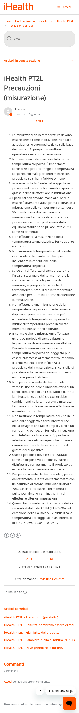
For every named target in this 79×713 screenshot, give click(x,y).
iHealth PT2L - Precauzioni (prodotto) (31, 617)
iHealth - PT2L (65, 21)
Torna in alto (13, 592)
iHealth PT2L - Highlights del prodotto (32, 632)
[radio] (29, 559)
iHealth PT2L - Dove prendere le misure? (33, 648)
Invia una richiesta (51, 579)
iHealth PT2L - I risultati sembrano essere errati (39, 625)
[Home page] (18, 9)
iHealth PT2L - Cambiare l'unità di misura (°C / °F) (39, 640)
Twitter (12, 535)
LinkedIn (18, 535)
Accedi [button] (67, 7)
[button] (58, 7)
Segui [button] (39, 121)
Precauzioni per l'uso (21, 25)
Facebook (6, 535)
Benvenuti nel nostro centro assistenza (28, 21)
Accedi (8, 681)
